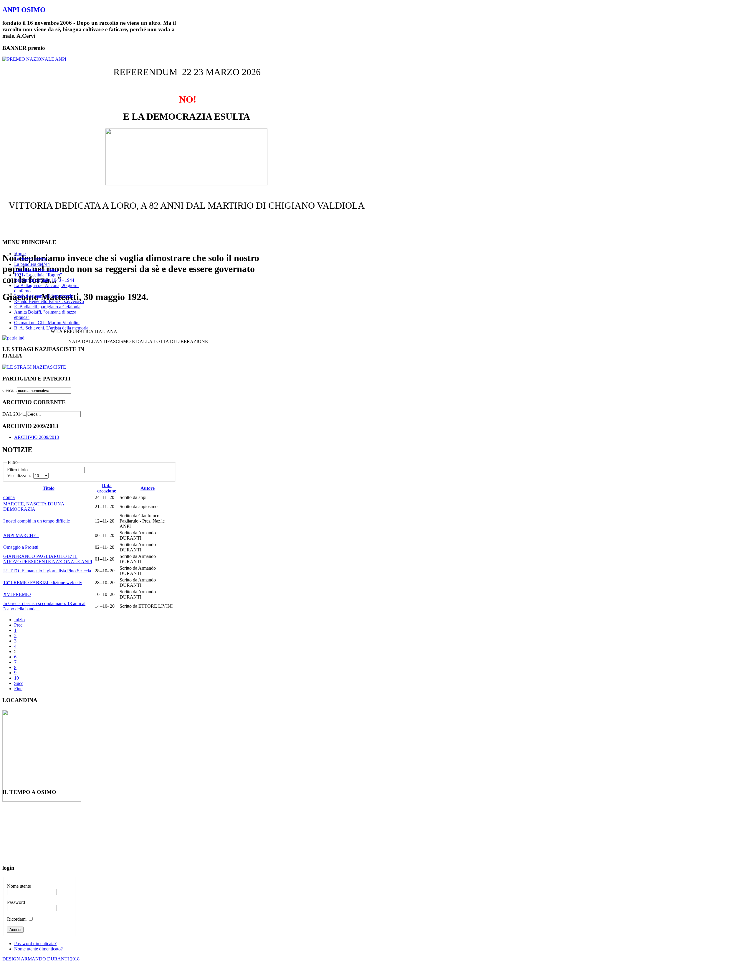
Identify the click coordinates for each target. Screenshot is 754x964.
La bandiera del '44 (32, 264)
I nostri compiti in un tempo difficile (36, 520)
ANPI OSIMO (24, 10)
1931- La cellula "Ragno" (38, 274)
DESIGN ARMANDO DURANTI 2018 (41, 958)
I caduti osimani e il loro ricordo (43, 296)
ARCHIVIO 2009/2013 (36, 437)
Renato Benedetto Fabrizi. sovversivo (49, 301)
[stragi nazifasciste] (34, 367)
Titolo (48, 488)
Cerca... (9, 390)
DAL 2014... (14, 413)
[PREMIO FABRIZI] (34, 59)
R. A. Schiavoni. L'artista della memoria (51, 327)
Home (20, 253)
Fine (18, 688)
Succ (18, 683)
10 (16, 677)
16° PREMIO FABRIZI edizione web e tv (42, 582)
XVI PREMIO (17, 594)
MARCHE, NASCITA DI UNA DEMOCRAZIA (34, 506)
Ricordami (17, 919)
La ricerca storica (30, 258)
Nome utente (19, 886)
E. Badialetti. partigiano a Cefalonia (47, 306)
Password (16, 902)
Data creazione (106, 488)
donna (9, 497)
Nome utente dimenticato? (38, 948)
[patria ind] (13, 337)
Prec (18, 624)
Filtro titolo (18, 469)
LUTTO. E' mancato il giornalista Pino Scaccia (47, 570)
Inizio (19, 619)
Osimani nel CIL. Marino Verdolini (47, 322)
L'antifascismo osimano (36, 269)
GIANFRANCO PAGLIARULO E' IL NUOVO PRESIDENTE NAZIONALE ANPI (47, 559)
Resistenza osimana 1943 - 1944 (44, 280)
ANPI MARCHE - (21, 535)
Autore (147, 488)
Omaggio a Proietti (20, 547)
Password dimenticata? (35, 943)
